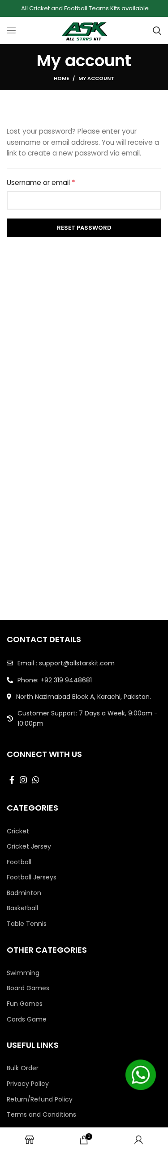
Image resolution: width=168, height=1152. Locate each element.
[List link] (84, 663)
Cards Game (27, 1019)
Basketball (22, 908)
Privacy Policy (28, 1084)
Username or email (55, 182)
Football (19, 862)
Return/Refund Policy (40, 1099)
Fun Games (25, 1004)
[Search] (157, 30)
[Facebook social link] (12, 779)
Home (61, 78)
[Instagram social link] (23, 779)
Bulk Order (23, 1068)
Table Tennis (27, 924)
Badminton (24, 893)
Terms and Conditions (41, 1114)
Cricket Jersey (29, 846)
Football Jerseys (31, 877)
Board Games (28, 988)
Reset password (84, 227)
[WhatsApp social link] (36, 779)
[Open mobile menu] (11, 30)
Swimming (23, 973)
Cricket (18, 831)
